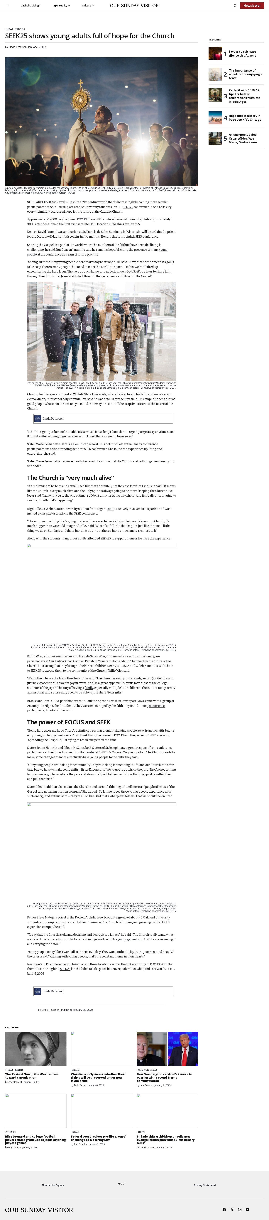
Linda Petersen (53, 418)
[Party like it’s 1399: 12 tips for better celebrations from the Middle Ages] (215, 95)
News (10, 29)
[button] (7, 5)
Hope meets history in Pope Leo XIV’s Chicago (245, 118)
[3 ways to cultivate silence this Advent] (215, 53)
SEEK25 (128, 207)
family (89, 688)
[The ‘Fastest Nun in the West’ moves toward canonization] (36, 1049)
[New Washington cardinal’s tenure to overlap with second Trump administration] (167, 1049)
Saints (19, 1069)
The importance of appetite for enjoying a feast (246, 74)
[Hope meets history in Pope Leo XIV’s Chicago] (215, 117)
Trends (20, 29)
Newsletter (252, 6)
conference (157, 706)
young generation (130, 939)
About (122, 1183)
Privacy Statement (205, 1185)
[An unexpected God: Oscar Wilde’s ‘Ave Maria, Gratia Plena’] (215, 138)
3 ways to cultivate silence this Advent (242, 53)
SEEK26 (65, 969)
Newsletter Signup (53, 1185)
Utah (110, 509)
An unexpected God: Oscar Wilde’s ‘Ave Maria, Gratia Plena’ (243, 138)
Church (143, 1069)
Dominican (80, 444)
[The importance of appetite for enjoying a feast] (215, 74)
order (91, 752)
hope (60, 730)
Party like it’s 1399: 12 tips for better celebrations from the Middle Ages (244, 96)
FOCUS (82, 219)
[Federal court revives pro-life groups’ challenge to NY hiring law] (101, 1111)
